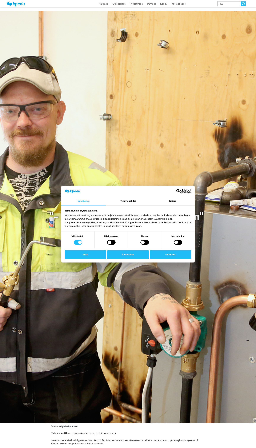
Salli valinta (128, 254)
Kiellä (85, 254)
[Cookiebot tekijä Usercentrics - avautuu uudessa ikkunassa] (178, 191)
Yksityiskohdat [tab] (128, 201)
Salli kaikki (170, 254)
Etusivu (54, 426)
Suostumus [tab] (84, 201)
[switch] (111, 242)
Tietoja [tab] (172, 201)
